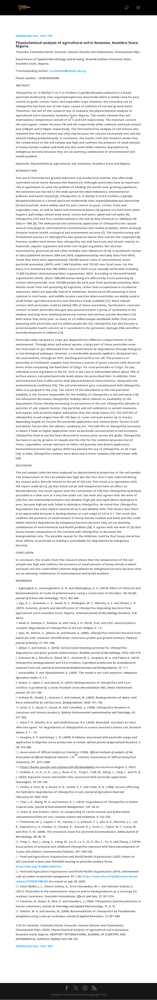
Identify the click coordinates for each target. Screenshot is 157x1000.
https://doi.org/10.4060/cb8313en (38, 866)
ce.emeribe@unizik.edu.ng (67, 71)
